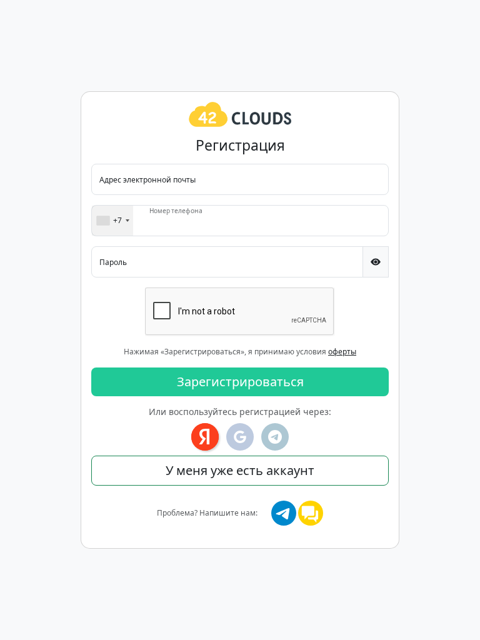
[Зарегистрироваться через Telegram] (275, 437)
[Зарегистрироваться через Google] (240, 437)
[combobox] (112, 221)
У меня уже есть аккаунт (240, 470)
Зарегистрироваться (240, 381)
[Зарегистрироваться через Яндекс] (205, 437)
